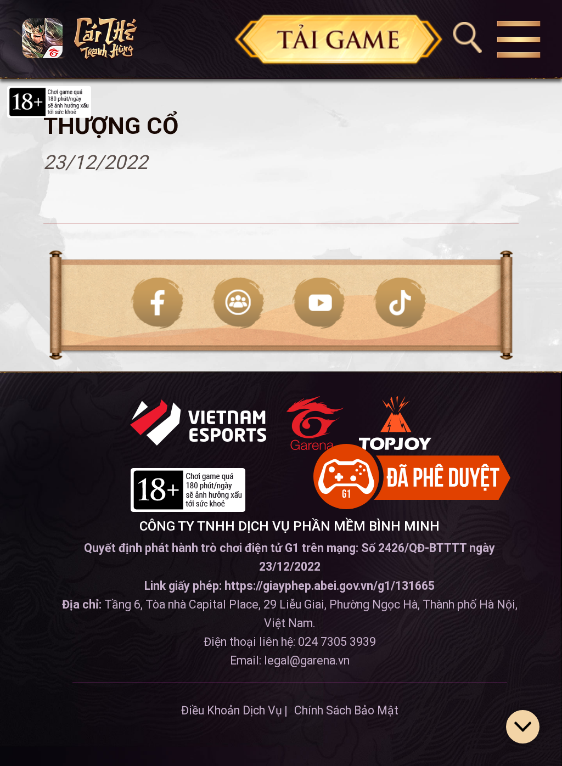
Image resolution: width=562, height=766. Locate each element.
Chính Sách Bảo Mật (346, 710)
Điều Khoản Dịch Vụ (231, 710)
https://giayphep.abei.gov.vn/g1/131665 (329, 586)
